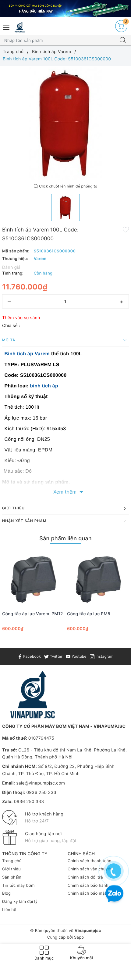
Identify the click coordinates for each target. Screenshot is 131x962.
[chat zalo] (114, 894)
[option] (65, 123)
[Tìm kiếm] (123, 40)
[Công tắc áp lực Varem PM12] (33, 578)
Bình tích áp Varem (27, 353)
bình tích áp (44, 386)
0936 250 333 (41, 792)
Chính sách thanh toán (89, 861)
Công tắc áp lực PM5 (88, 613)
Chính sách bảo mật (87, 893)
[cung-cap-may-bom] (65, 8)
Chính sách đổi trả (85, 877)
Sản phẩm (11, 877)
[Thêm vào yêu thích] (126, 229)
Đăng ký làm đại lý (19, 901)
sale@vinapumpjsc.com (40, 783)
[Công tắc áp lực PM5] (98, 578)
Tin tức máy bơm (18, 885)
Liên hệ (9, 909)
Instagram (103, 656)
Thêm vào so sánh (21, 317)
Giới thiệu (11, 869)
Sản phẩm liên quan (65, 538)
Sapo (79, 937)
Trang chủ (12, 861)
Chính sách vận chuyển (90, 869)
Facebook (31, 656)
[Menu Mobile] (6, 26)
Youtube (78, 656)
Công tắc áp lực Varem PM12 (32, 613)
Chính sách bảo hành (88, 885)
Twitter (55, 656)
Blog (6, 893)
